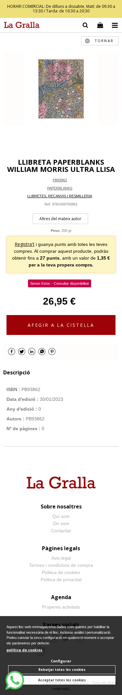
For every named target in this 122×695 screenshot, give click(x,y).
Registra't (24, 244)
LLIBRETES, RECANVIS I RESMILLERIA (59, 196)
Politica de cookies (61, 572)
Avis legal (61, 558)
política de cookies (24, 649)
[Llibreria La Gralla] (20, 26)
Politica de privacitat (61, 579)
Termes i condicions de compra (61, 565)
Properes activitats (61, 607)
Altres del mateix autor (60, 218)
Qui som (61, 516)
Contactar (61, 530)
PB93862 (60, 180)
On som (61, 523)
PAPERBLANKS (59, 188)
